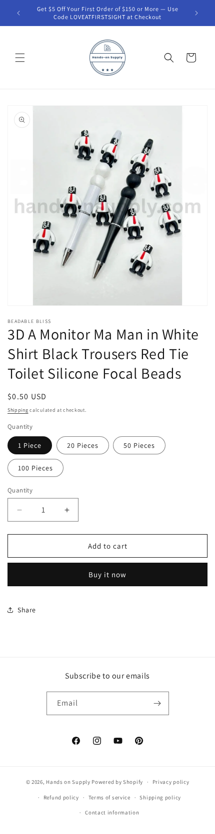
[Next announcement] (197, 13)
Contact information (112, 812)
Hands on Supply (68, 781)
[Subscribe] (157, 703)
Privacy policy (171, 781)
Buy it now (107, 574)
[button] (20, 58)
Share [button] (27, 609)
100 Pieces (35, 467)
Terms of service (109, 797)
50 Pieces (139, 445)
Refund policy (61, 797)
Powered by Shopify (117, 781)
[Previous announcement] (19, 13)
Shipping (18, 410)
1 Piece (30, 445)
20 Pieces (82, 445)
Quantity (20, 490)
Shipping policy (160, 797)
